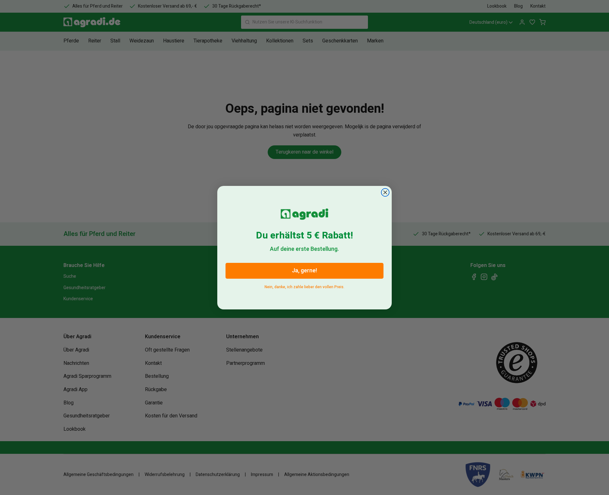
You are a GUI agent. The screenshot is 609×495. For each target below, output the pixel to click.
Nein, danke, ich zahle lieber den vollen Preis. (304, 286)
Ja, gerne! (304, 270)
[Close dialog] (385, 192)
